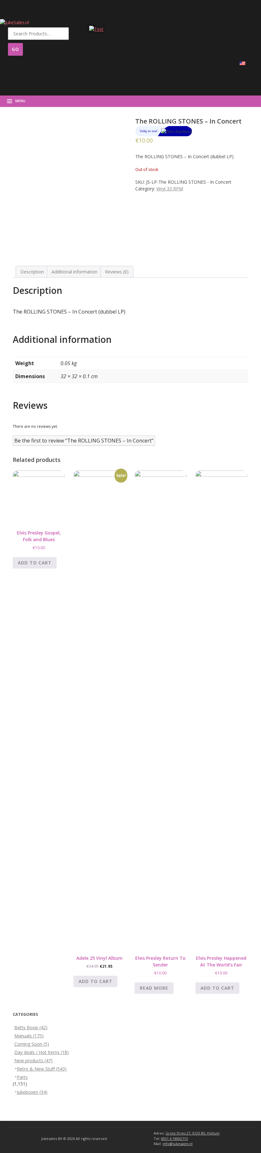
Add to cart (35, 563)
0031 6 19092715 (174, 1138)
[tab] (32, 272)
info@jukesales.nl (178, 1143)
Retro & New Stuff (42, 1069)
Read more (154, 988)
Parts (22, 1077)
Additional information (74, 272)
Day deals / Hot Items (41, 1052)
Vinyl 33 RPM (169, 189)
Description (32, 272)
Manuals (29, 1036)
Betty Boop (30, 1027)
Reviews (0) (117, 272)
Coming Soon (31, 1044)
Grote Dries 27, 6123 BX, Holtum (193, 1133)
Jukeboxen (32, 1092)
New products (33, 1061)
